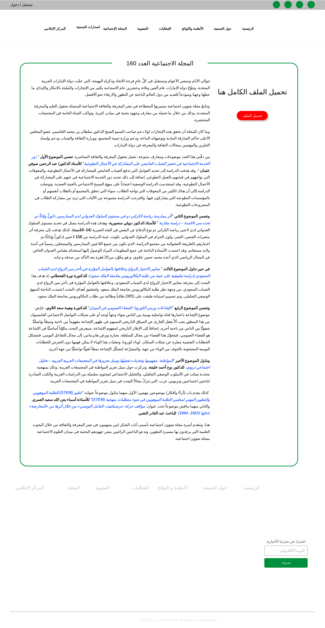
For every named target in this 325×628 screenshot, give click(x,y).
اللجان (222, 584)
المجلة (74, 487)
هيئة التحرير (70, 520)
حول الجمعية (215, 487)
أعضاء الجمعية (98, 509)
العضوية (102, 487)
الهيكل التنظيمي (214, 563)
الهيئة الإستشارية (67, 547)
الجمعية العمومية (213, 574)
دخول (14, 5)
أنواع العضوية (99, 498)
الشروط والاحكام (26, 619)
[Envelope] (288, 4)
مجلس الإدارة (216, 509)
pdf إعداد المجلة (67, 601)
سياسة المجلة (68, 509)
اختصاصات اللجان (246, 498)
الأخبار (38, 498)
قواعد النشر (70, 558)
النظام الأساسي (247, 509)
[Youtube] (276, 4)
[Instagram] (299, 4)
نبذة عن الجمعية (214, 498)
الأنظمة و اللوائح (173, 487)
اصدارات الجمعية (88, 27)
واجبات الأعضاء (98, 541)
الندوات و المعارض (134, 530)
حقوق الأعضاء (98, 520)
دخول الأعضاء (99, 563)
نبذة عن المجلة (68, 498)
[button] (252, 115)
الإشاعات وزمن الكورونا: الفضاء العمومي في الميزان (130, 308)
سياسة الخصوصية (51, 619)
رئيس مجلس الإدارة (211, 541)
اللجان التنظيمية (175, 498)
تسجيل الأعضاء (98, 552)
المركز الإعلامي (29, 487)
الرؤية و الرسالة (214, 520)
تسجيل (27, 5)
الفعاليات (140, 487)
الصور (39, 520)
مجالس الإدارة (216, 552)
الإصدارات (35, 547)
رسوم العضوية (98, 530)
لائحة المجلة (250, 520)
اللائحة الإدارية (177, 541)
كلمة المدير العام (214, 530)
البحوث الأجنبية (67, 591)
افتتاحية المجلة (68, 569)
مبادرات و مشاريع (135, 498)
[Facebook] (311, 4)
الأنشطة (142, 520)
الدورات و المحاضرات (132, 509)
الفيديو (39, 509)
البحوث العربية (68, 580)
